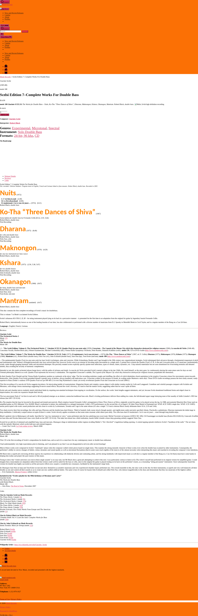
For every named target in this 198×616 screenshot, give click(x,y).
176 (6, 338)
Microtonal (39, 128)
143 (20, 505)
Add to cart (4, 115)
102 (23, 503)
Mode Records (5, 77)
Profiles (7, 19)
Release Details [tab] (10, 176)
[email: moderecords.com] (7, 578)
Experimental (21, 128)
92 (20, 497)
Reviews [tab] (8, 178)
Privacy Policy (16, 599)
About (7, 17)
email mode (4, 580)
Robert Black (15, 123)
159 (20, 507)
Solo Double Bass (30, 132)
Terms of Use (5, 599)
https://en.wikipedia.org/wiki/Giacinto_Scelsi (30, 545)
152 (31, 525)
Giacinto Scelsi (14, 119)
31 (6, 511)
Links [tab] (7, 180)
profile (13, 531)
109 (6, 519)
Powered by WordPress (8, 611)
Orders (7, 549)
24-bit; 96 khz (23, 135)
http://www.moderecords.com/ (156, 350)
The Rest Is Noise (17, 486)
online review (24, 426)
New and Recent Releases (14, 13)
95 (24, 499)
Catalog (7, 15)
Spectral (53, 128)
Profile (12, 529)
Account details (10, 551)
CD (37, 135)
